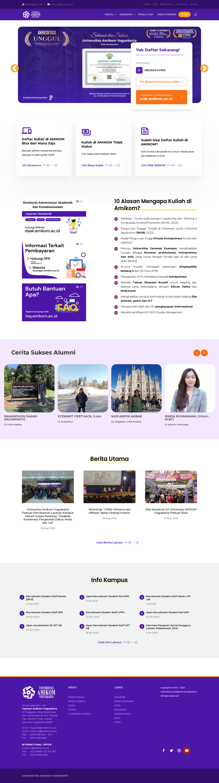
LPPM (117, 705)
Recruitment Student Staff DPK (44, 612)
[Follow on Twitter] (171, 750)
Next (201, 65)
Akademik (125, 14)
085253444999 (154, 70)
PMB (184, 14)
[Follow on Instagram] (179, 750)
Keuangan (120, 709)
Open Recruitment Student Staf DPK (107, 596)
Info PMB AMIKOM (153, 165)
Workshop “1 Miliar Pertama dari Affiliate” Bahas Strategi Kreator (109, 511)
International (122, 713)
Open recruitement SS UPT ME (44, 625)
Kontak (193, 4)
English (146, 4)
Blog (117, 718)
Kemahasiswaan (124, 701)
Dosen (72, 709)
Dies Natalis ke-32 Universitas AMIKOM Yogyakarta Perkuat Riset (171, 511)
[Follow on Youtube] (187, 750)
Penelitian (145, 14)
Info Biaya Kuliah (92, 165)
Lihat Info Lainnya (109, 642)
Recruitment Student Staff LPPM (105, 612)
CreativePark (166, 14)
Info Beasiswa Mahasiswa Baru (159, 81)
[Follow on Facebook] (163, 750)
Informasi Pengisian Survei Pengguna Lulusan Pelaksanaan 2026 (168, 627)
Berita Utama (166, 4)
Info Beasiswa (31, 165)
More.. (118, 722)
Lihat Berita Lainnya (109, 542)
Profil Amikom (76, 701)
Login (71, 705)
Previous (11, 65)
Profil (109, 14)
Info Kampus (181, 4)
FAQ (155, 4)
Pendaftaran (76, 697)
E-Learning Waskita (79, 713)
